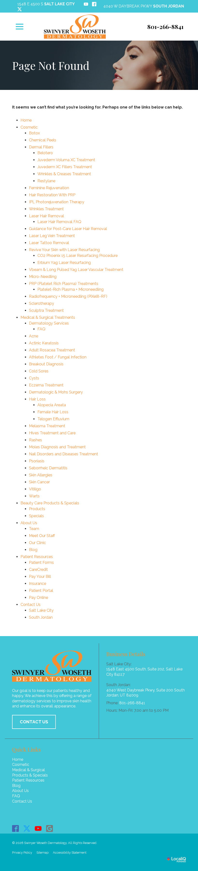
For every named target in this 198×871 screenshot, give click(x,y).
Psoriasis (36, 461)
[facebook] (15, 828)
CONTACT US (34, 721)
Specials (36, 516)
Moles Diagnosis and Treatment (57, 447)
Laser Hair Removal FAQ (59, 221)
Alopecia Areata (51, 405)
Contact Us (31, 604)
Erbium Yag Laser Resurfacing (64, 262)
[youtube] (38, 828)
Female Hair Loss (52, 412)
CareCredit (38, 569)
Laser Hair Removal (46, 216)
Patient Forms (41, 562)
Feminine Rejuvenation (49, 188)
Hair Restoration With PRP (52, 195)
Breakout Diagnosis (46, 364)
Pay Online (38, 597)
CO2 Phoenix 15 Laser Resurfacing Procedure (77, 255)
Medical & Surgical (28, 770)
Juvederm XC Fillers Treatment (64, 167)
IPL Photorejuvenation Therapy (56, 202)
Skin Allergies (40, 475)
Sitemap (42, 852)
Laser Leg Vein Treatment (52, 235)
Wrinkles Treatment (46, 209)
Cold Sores (39, 371)
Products (37, 509)
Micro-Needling (43, 276)
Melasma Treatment (47, 426)
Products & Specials (30, 775)
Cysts (34, 378)
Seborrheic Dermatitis (48, 468)
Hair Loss (37, 399)
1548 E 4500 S (46, 4)
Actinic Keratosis (44, 343)
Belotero (45, 153)
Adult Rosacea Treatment (52, 350)
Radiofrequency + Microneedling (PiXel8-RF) (68, 296)
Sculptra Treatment (46, 310)
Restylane (46, 181)
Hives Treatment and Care (52, 433)
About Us (29, 523)
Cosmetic (29, 127)
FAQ (41, 329)
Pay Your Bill (40, 576)
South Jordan (41, 617)
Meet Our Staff (42, 535)
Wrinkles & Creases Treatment (64, 174)
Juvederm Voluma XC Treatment (66, 160)
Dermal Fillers (41, 147)
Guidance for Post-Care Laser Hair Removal (68, 228)
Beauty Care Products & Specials (50, 503)
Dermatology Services (49, 323)
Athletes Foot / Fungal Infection (57, 357)
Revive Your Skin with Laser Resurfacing (64, 249)
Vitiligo (35, 489)
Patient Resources (37, 556)
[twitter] (27, 828)
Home (26, 120)
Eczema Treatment (46, 385)
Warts (34, 496)
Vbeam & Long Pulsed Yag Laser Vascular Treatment (76, 269)
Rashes (35, 440)
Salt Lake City (41, 610)
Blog (33, 549)
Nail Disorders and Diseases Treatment (63, 454)
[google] (49, 828)
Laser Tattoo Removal (49, 242)
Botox (34, 133)
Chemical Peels (42, 140)
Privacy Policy (22, 852)
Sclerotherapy (41, 303)
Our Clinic (37, 542)
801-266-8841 (132, 703)
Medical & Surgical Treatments (48, 317)
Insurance (37, 583)
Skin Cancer (39, 482)
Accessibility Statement (69, 852)
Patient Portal (41, 590)
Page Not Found (50, 65)
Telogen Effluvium (53, 419)
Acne (33, 336)
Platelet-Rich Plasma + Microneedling (70, 289)
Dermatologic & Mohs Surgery (56, 392)
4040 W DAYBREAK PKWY (143, 6)
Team (34, 528)
